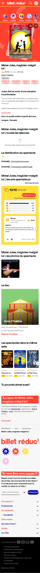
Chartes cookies (10, 555)
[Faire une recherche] (30, 3)
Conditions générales (11, 547)
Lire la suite (5, 113)
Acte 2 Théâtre (7, 75)
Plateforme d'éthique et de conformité (17, 558)
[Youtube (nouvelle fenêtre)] (15, 451)
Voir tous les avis (32, 183)
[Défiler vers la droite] (38, 17)
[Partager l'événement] (30, 25)
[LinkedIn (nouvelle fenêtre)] (5, 461)
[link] (5, 18)
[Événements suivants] (38, 363)
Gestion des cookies (11, 563)
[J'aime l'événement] (36, 25)
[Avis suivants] (35, 229)
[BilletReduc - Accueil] (16, 3)
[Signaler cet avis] (12, 239)
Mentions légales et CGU (13, 552)
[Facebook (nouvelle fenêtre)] (5, 451)
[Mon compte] (36, 3)
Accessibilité (8, 561)
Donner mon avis (29, 195)
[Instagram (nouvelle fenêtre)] (25, 451)
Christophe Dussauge (20, 161)
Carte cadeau (6, 519)
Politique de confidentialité (13, 549)
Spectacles (15, 409)
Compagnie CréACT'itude (21, 167)
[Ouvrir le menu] (3, 3)
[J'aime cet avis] (7, 239)
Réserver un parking (9, 334)
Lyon (11, 411)
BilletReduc (6, 428)
